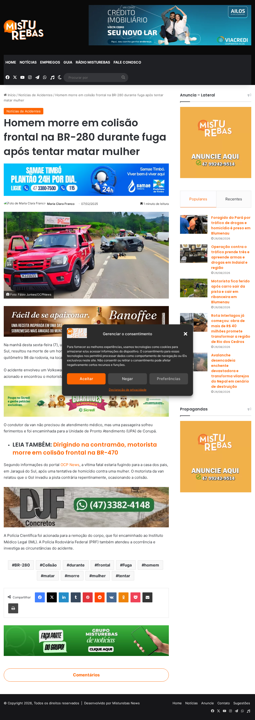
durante (77, 564)
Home (10, 62)
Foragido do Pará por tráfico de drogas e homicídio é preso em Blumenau (231, 225)
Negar (127, 378)
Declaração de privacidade (127, 389)
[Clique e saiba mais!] (86, 178)
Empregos (50, 62)
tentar (124, 575)
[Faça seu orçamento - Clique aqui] (86, 506)
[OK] (123, 597)
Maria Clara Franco (60, 204)
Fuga (127, 564)
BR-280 (22, 564)
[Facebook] (40, 597)
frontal (103, 564)
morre (73, 575)
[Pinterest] (88, 597)
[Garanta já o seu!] (86, 321)
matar (49, 575)
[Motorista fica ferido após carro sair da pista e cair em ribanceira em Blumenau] (193, 288)
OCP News (70, 464)
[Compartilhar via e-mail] (147, 597)
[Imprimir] (13, 608)
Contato (223, 703)
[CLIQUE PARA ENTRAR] (86, 640)
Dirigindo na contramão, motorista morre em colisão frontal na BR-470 (84, 449)
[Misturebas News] (24, 30)
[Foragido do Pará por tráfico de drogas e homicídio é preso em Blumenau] (193, 224)
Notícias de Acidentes (35, 95)
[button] (185, 333)
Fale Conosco (127, 62)
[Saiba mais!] (86, 401)
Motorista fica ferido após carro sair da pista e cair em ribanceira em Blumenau (230, 292)
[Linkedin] (64, 597)
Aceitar (86, 378)
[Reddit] (100, 597)
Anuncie (207, 703)
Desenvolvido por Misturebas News (112, 703)
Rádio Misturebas (93, 62)
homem (151, 564)
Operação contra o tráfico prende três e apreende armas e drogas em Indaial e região (230, 257)
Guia (68, 62)
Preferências (168, 378)
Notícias (28, 62)
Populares (198, 199)
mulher (99, 575)
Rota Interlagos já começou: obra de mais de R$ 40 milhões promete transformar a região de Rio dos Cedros (230, 328)
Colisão (49, 564)
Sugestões (241, 703)
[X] (52, 597)
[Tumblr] (76, 597)
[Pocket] (135, 597)
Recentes (233, 199)
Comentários (86, 674)
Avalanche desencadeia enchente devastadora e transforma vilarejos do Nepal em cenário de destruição (230, 371)
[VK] (112, 597)
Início (11, 95)
